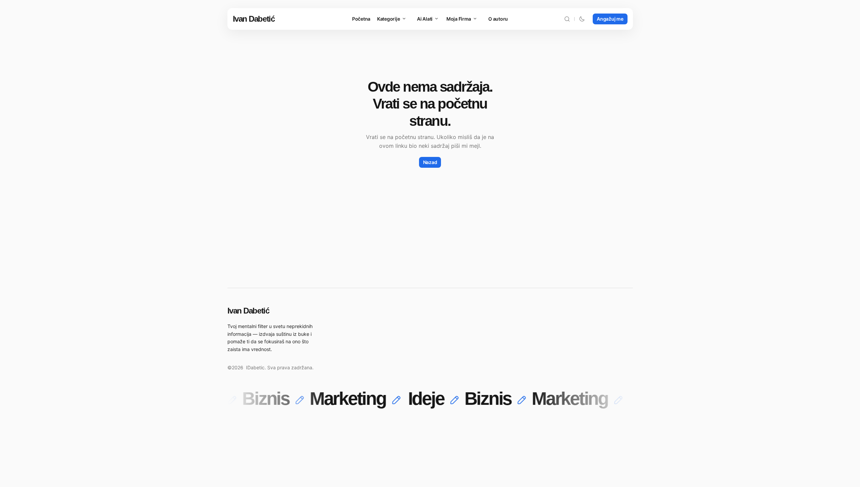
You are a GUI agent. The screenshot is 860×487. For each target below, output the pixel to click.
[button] (567, 19)
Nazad (430, 162)
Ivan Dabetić (254, 18)
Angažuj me (610, 19)
